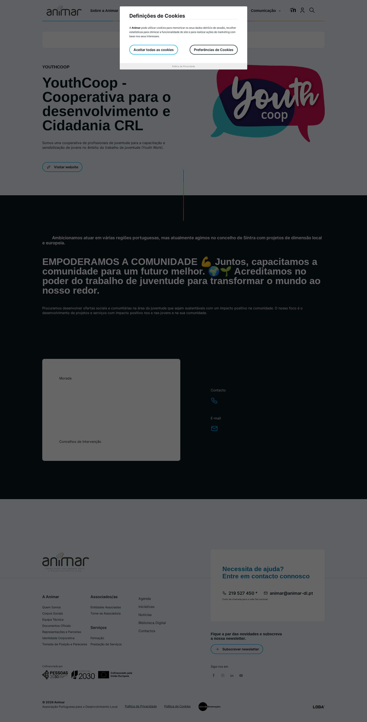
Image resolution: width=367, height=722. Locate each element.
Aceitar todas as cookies (154, 50)
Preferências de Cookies (213, 50)
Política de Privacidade (183, 66)
